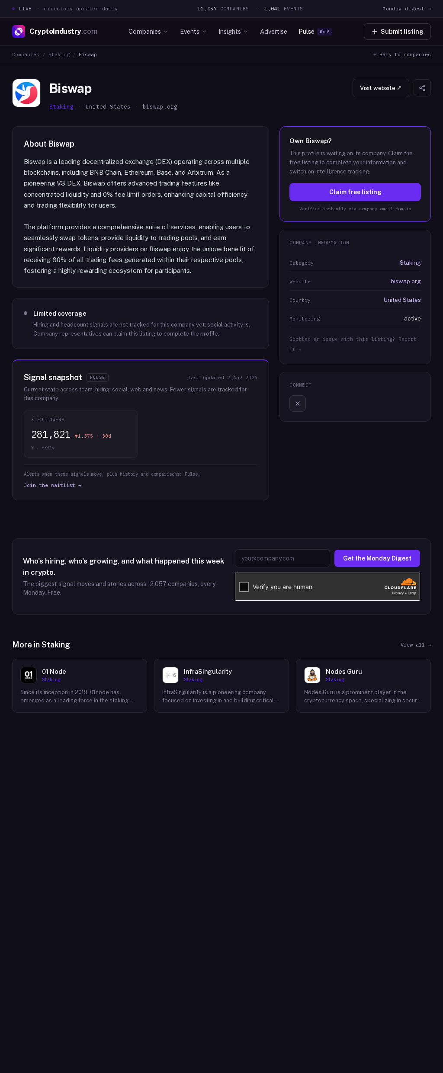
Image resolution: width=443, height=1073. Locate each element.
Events (189, 31)
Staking (59, 54)
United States (402, 299)
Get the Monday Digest (377, 558)
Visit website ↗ (381, 87)
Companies (144, 31)
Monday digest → (406, 8)
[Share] (422, 87)
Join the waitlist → (52, 485)
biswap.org (406, 281)
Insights (229, 31)
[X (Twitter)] (297, 403)
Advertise (273, 31)
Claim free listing (355, 192)
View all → (416, 644)
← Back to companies (402, 54)
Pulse (314, 31)
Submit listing (402, 31)
